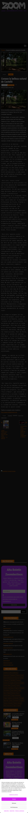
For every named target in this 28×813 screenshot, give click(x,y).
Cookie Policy (6, 810)
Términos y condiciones (19, 810)
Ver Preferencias (14, 807)
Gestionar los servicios (13, 794)
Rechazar (14, 803)
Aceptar (14, 799)
